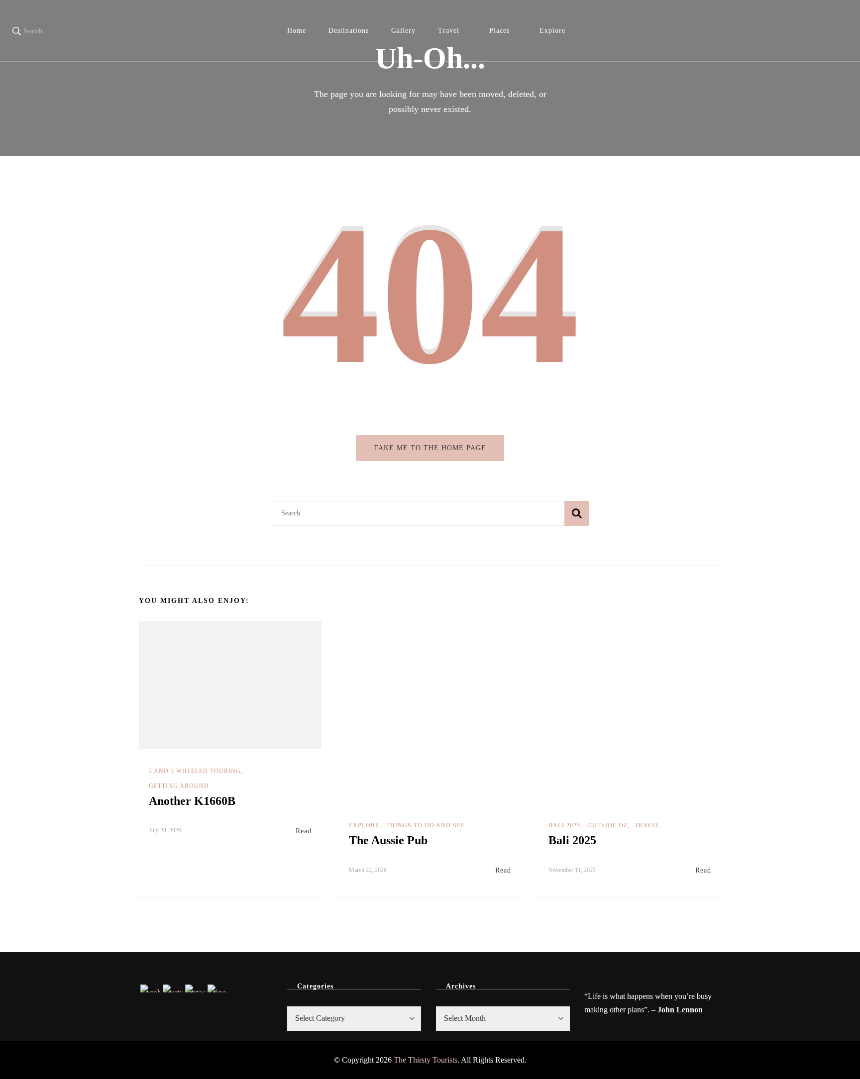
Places (499, 30)
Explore (552, 30)
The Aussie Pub (388, 840)
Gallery (403, 30)
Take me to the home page (430, 448)
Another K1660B (192, 800)
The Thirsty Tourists (425, 1060)
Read (304, 831)
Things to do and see (425, 825)
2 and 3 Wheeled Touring (195, 771)
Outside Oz (607, 825)
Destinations (348, 30)
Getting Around (179, 786)
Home (296, 30)
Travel (448, 30)
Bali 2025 (564, 825)
